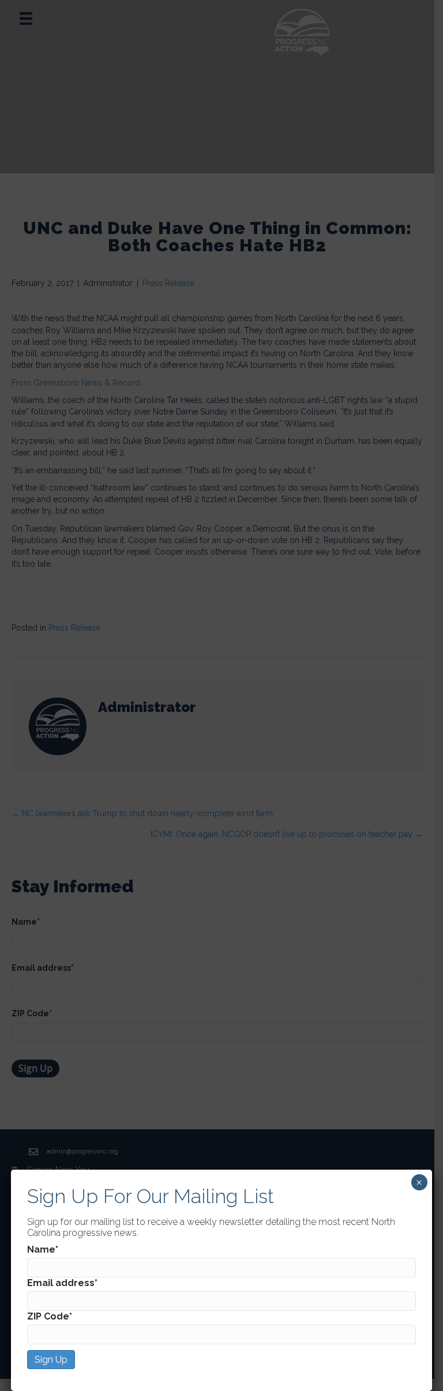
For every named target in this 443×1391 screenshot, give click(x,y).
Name (42, 1249)
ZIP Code (49, 1316)
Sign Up (51, 1359)
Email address (62, 1282)
